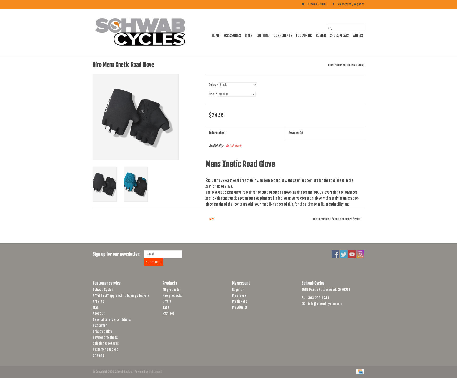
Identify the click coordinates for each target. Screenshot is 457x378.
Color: (213, 85)
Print (357, 219)
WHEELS (358, 36)
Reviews (295, 133)
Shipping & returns (106, 343)
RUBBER (321, 36)
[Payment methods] (359, 371)
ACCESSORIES (232, 36)
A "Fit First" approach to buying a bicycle (121, 296)
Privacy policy (102, 331)
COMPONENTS (283, 36)
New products (172, 296)
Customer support (105, 349)
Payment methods (105, 337)
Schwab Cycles (103, 290)
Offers (167, 301)
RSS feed (168, 313)
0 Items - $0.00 (317, 4)
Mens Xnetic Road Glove (350, 65)
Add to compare (343, 219)
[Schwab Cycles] (140, 32)
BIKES (248, 36)
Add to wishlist (322, 219)
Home (215, 36)
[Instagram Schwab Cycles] (360, 254)
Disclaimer (100, 326)
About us (99, 313)
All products (171, 290)
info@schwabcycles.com (325, 304)
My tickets (239, 301)
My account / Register (350, 4)
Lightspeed (155, 371)
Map (96, 307)
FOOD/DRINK (304, 36)
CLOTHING (263, 36)
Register (238, 290)
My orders (239, 296)
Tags (166, 307)
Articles (98, 301)
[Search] (328, 29)
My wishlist (239, 307)
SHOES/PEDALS (339, 36)
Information (217, 133)
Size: (213, 94)
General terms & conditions (112, 320)
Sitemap (98, 355)
